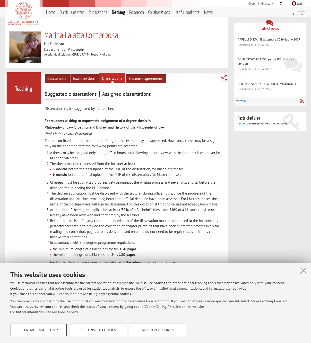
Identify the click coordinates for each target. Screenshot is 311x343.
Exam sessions (84, 78)
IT (294, 14)
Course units (56, 78)
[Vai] (281, 3)
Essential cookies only (38, 330)
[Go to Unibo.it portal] (24, 14)
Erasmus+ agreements (146, 78)
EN (301, 14)
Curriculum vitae (72, 12)
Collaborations (159, 12)
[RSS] (301, 101)
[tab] (71, 94)
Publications (98, 12)
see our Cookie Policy (62, 312)
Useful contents (187, 12)
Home (50, 12)
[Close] (303, 271)
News (208, 12)
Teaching (118, 12)
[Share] (224, 78)
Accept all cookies (158, 330)
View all (241, 101)
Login (241, 123)
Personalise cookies (98, 330)
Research (136, 12)
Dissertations (112, 78)
